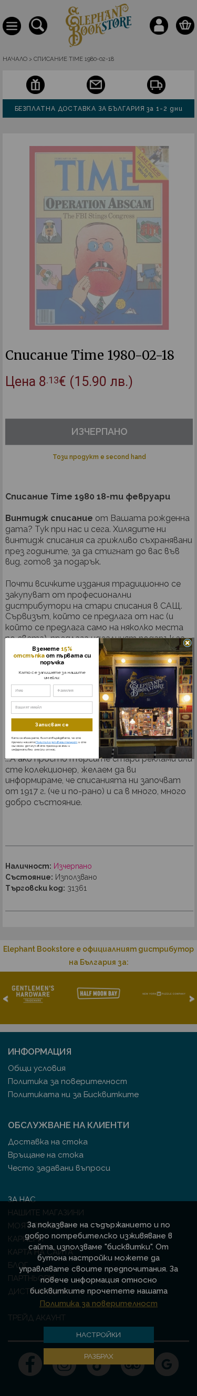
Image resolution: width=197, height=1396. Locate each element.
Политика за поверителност (56, 741)
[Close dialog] (187, 643)
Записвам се (52, 724)
